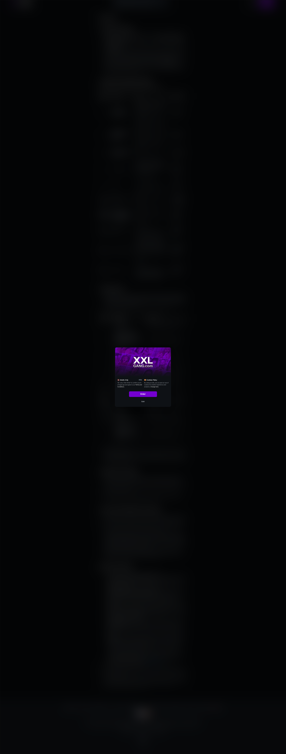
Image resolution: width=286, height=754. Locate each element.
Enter (143, 394)
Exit (143, 401)
